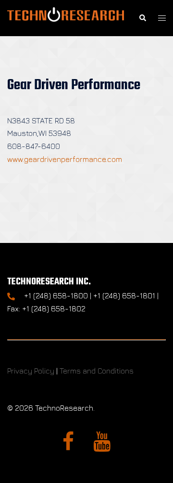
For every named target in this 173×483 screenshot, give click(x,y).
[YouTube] (102, 446)
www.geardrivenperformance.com (64, 159)
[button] (142, 18)
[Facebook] (68, 446)
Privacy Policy (30, 370)
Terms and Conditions (97, 370)
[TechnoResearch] (65, 17)
